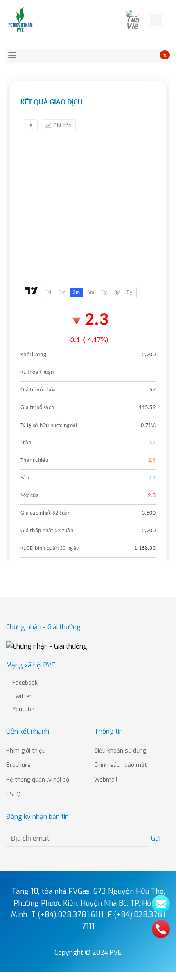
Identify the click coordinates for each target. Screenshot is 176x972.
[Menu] (171, 19)
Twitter (21, 696)
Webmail (105, 780)
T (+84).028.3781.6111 (67, 915)
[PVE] (21, 19)
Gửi (156, 838)
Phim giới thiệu (25, 751)
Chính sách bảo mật (120, 765)
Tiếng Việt (135, 20)
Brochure (18, 765)
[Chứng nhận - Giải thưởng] (46, 646)
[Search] (156, 20)
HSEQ (13, 794)
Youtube (22, 709)
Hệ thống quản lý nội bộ (37, 780)
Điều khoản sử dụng (120, 751)
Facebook (24, 683)
